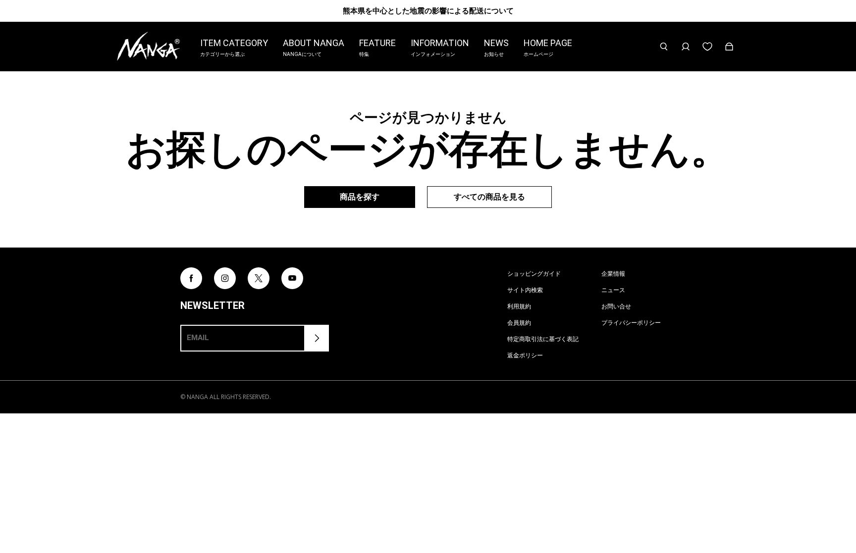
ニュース (613, 290)
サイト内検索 (525, 290)
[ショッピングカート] (729, 46)
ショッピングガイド (534, 273)
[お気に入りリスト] (707, 46)
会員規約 (519, 322)
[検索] (664, 46)
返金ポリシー (525, 355)
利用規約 (519, 306)
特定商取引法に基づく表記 (543, 339)
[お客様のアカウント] (685, 46)
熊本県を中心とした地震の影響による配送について (428, 10)
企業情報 (613, 273)
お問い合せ (616, 306)
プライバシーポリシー (631, 322)
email (198, 337)
